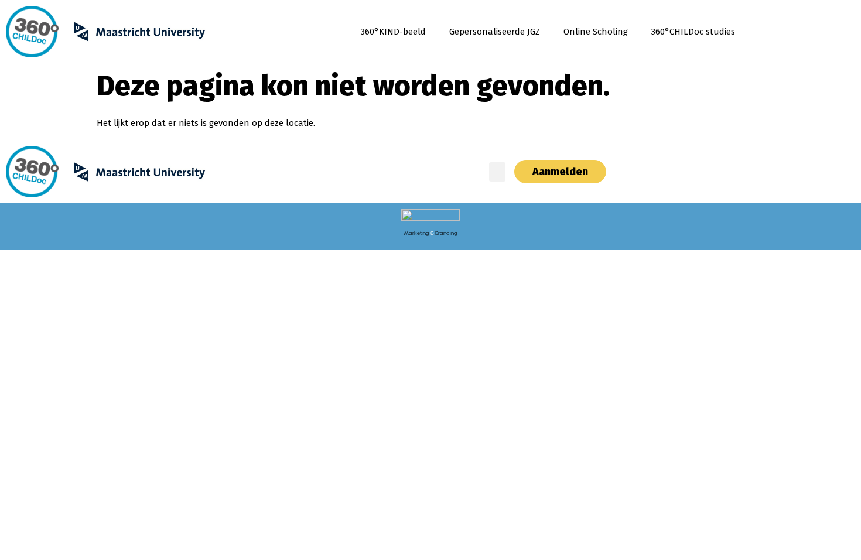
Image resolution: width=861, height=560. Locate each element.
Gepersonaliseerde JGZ (494, 31)
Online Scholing (595, 31)
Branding (446, 233)
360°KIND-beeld (393, 31)
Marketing (416, 233)
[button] (497, 172)
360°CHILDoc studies (693, 31)
